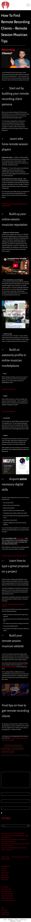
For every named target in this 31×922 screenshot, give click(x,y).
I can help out (20, 538)
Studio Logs (23, 919)
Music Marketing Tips (6, 891)
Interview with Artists (6, 889)
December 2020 (5, 877)
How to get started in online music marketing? (12, 833)
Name (3, 790)
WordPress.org (5, 914)
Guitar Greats (4, 887)
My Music (10, 919)
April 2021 (3, 870)
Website (3, 805)
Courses (16, 919)
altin (4, 45)
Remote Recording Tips (11, 45)
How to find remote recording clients (13, 745)
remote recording (6, 748)
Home (5, 919)
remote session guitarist (17, 748)
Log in (2, 907)
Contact (19, 920)
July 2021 (3, 868)
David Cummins (5, 857)
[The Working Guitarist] (5, 5)
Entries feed (4, 910)
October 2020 (4, 879)
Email (3, 797)
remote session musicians (8, 751)
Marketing (12, 920)
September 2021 (5, 866)
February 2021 (5, 873)
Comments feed (5, 912)
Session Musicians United (7, 900)
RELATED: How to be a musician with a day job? (14, 555)
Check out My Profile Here (8, 389)
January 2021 (4, 875)
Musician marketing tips (7, 893)
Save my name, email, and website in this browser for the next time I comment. (16, 813)
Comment (4, 770)
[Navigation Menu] (28, 5)
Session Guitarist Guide (7, 898)
